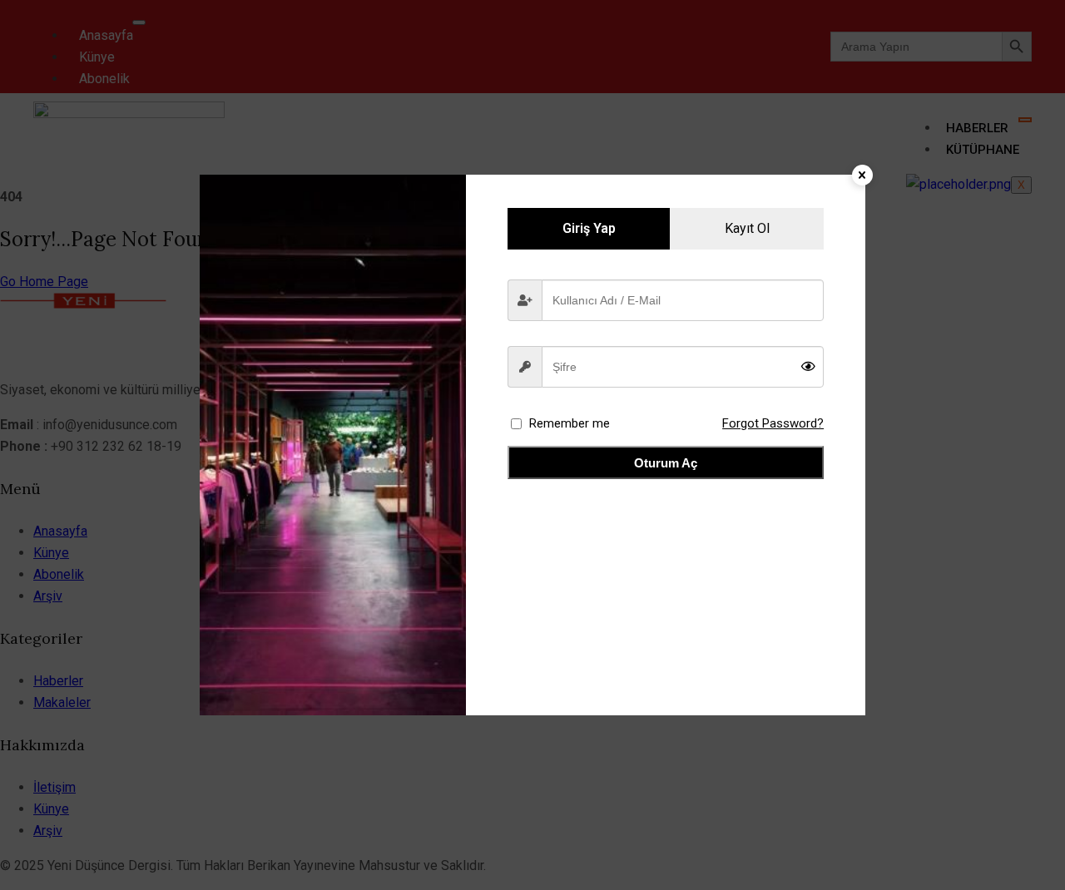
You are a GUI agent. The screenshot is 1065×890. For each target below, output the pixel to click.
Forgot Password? (773, 423)
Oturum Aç (665, 463)
